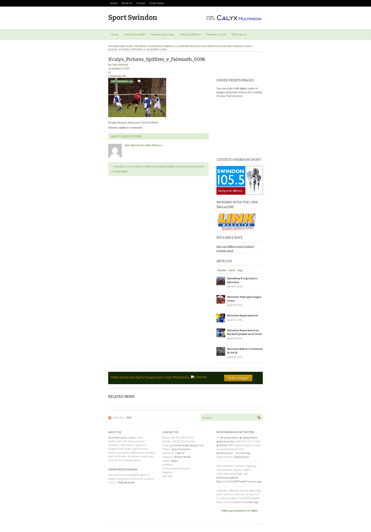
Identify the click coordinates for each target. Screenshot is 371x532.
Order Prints (156, 3)
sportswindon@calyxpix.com (187, 445)
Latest (231, 270)
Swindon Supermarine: (242, 315)
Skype (174, 460)
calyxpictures (241, 456)
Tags (240, 270)
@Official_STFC (225, 445)
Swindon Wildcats (190, 34)
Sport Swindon (132, 17)
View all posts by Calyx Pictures (144, 145)
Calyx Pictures (120, 64)
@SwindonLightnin (227, 477)
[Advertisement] (240, 127)
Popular (221, 270)
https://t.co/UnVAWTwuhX (231, 481)
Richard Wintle (182, 456)
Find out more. (234, 95)
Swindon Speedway (162, 34)
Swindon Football (133, 35)
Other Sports (239, 34)
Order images (238, 378)
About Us (127, 3)
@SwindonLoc (224, 453)
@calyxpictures (229, 437)
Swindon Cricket (216, 34)
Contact (140, 3)
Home (114, 3)
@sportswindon (181, 449)
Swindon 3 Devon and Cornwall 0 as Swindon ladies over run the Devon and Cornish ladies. (193, 46)
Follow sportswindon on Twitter (239, 510)
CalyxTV (180, 453)
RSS (129, 417)
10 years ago (243, 453)
